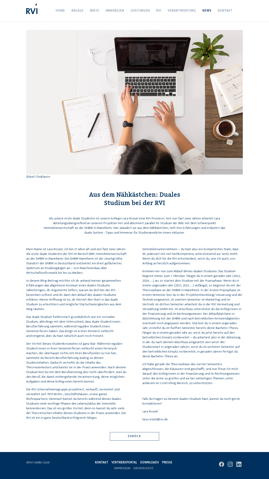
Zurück (134, 436)
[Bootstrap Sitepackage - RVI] (31, 11)
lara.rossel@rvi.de (155, 419)
